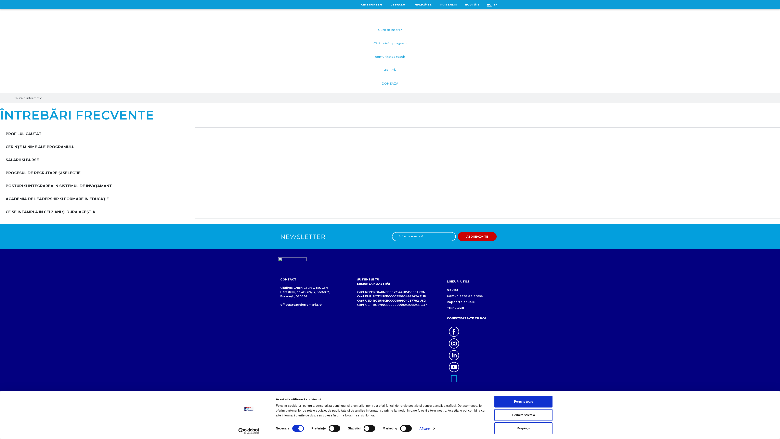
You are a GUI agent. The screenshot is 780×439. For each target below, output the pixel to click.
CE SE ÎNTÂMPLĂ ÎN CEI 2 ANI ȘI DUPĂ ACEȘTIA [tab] (50, 212)
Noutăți (472, 4)
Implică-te (423, 4)
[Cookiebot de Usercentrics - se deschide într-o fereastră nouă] (249, 431)
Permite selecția (523, 415)
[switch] (334, 428)
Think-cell (455, 308)
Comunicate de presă (465, 296)
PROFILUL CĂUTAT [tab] (23, 134)
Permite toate (523, 401)
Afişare (424, 428)
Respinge (523, 428)
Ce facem (397, 4)
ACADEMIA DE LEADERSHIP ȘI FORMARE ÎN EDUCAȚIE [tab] (57, 199)
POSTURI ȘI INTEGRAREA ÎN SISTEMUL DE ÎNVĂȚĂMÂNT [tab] (59, 186)
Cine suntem (371, 4)
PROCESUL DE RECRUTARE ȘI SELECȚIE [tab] (43, 173)
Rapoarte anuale (461, 302)
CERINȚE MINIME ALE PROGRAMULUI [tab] (41, 147)
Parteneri (448, 4)
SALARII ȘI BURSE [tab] (22, 160)
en (496, 4)
